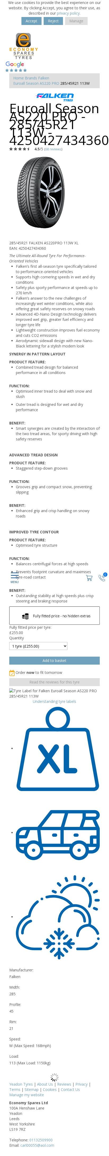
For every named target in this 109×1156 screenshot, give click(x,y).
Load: (14, 1056)
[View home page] (23, 45)
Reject (53, 20)
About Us (45, 1084)
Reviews (64, 1084)
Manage (76, 20)
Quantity (16, 637)
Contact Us (70, 1089)
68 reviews (53, 149)
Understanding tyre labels (54, 701)
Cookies (50, 1089)
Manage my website (26, 1094)
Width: (14, 987)
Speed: (15, 1039)
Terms (14, 1089)
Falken (43, 77)
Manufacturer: (21, 969)
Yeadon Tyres (21, 1084)
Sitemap (32, 1089)
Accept (31, 20)
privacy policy (68, 13)
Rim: (13, 1021)
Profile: (15, 1004)
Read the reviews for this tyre (54, 682)
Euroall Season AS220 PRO (36, 83)
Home (18, 77)
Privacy (81, 1084)
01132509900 (41, 1139)
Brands (31, 77)
